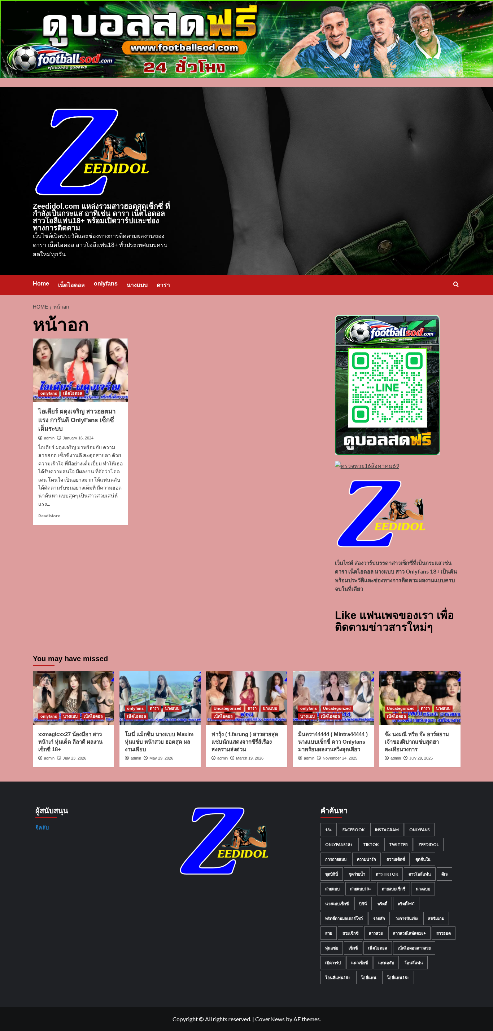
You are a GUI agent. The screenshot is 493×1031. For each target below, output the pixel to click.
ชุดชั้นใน (423, 859)
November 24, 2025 (340, 758)
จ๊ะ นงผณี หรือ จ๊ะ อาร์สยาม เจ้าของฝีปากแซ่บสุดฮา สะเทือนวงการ (417, 741)
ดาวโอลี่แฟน (420, 874)
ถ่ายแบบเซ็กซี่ (393, 888)
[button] (456, 284)
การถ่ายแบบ (335, 859)
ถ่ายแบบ (332, 888)
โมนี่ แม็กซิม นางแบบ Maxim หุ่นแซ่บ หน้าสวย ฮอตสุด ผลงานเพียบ (159, 741)
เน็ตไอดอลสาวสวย (414, 948)
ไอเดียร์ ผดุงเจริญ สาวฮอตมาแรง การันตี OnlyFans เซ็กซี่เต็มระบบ (77, 420)
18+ (328, 829)
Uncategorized (227, 708)
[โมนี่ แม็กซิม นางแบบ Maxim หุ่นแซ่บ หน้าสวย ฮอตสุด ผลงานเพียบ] (160, 698)
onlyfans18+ (339, 844)
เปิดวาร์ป (333, 962)
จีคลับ (42, 827)
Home (41, 283)
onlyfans (106, 283)
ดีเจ (444, 874)
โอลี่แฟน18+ (398, 977)
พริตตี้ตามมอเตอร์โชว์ (344, 918)
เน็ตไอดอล (71, 285)
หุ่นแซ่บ (331, 948)
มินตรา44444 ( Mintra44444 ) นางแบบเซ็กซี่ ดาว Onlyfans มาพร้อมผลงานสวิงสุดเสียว (333, 741)
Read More (49, 515)
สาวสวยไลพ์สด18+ (409, 933)
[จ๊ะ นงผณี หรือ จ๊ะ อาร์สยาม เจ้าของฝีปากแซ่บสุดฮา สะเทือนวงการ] (420, 698)
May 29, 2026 (161, 758)
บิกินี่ (363, 903)
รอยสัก (379, 918)
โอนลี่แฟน (414, 962)
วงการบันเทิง (407, 918)
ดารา (163, 285)
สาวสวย (376, 933)
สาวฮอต (443, 933)
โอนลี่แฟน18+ (337, 977)
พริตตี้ (382, 903)
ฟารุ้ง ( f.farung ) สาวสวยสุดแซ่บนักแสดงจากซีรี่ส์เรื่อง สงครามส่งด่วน (244, 741)
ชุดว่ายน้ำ (357, 874)
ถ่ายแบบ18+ (360, 888)
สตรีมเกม (436, 918)
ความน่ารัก (366, 859)
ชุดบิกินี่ (331, 874)
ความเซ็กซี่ (396, 859)
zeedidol (428, 844)
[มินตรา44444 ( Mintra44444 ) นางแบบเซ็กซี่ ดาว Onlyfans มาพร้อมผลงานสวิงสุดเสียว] (333, 698)
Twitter (398, 844)
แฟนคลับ (386, 962)
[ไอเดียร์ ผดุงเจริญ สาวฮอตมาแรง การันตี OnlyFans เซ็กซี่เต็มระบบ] (80, 370)
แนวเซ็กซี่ (359, 962)
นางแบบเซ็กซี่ (337, 903)
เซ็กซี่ (353, 948)
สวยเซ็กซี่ (350, 933)
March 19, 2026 (249, 758)
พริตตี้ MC (406, 903)
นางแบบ (137, 285)
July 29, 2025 (421, 758)
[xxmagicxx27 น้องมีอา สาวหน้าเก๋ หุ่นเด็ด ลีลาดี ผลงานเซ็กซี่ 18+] (73, 698)
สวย (328, 933)
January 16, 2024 (78, 438)
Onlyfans (419, 829)
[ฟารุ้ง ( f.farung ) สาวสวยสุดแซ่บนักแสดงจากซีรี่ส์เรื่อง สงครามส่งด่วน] (246, 698)
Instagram (387, 829)
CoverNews (270, 1018)
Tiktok (371, 844)
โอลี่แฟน (368, 977)
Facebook (354, 829)
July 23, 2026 (74, 758)
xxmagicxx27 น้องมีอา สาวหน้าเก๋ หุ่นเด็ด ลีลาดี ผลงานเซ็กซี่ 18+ (70, 741)
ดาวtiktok (387, 874)
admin (49, 438)
